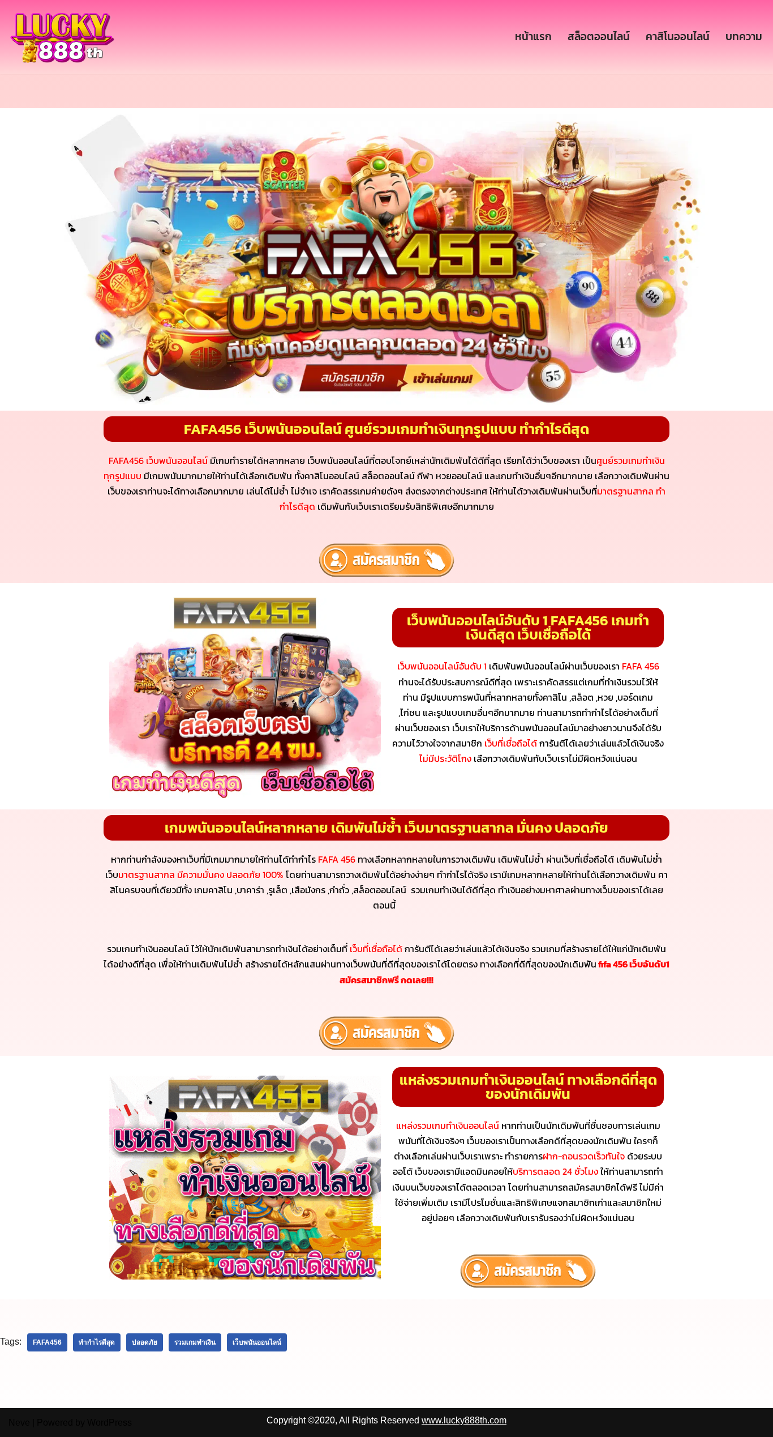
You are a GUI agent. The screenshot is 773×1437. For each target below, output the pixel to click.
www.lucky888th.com (464, 1420)
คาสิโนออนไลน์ (678, 36)
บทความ (743, 36)
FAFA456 (47, 1342)
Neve (19, 1422)
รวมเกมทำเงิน (195, 1342)
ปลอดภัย (144, 1342)
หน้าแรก (533, 36)
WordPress (109, 1422)
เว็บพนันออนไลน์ (257, 1342)
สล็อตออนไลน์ (599, 36)
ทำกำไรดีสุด (97, 1342)
